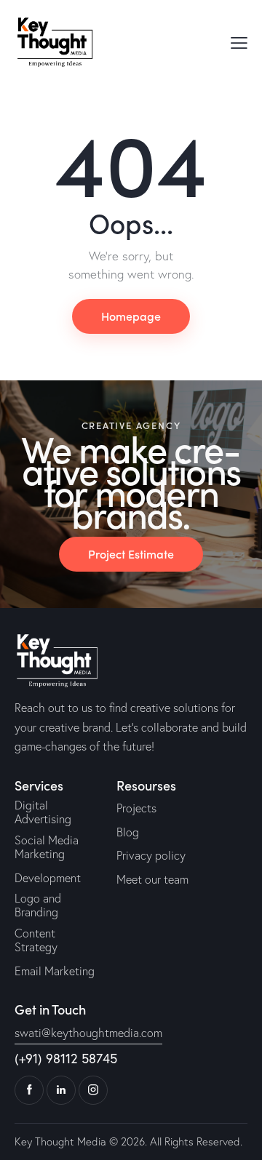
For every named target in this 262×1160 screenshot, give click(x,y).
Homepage (131, 316)
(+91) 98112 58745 (66, 1058)
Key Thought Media (60, 1141)
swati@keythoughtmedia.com (88, 1032)
